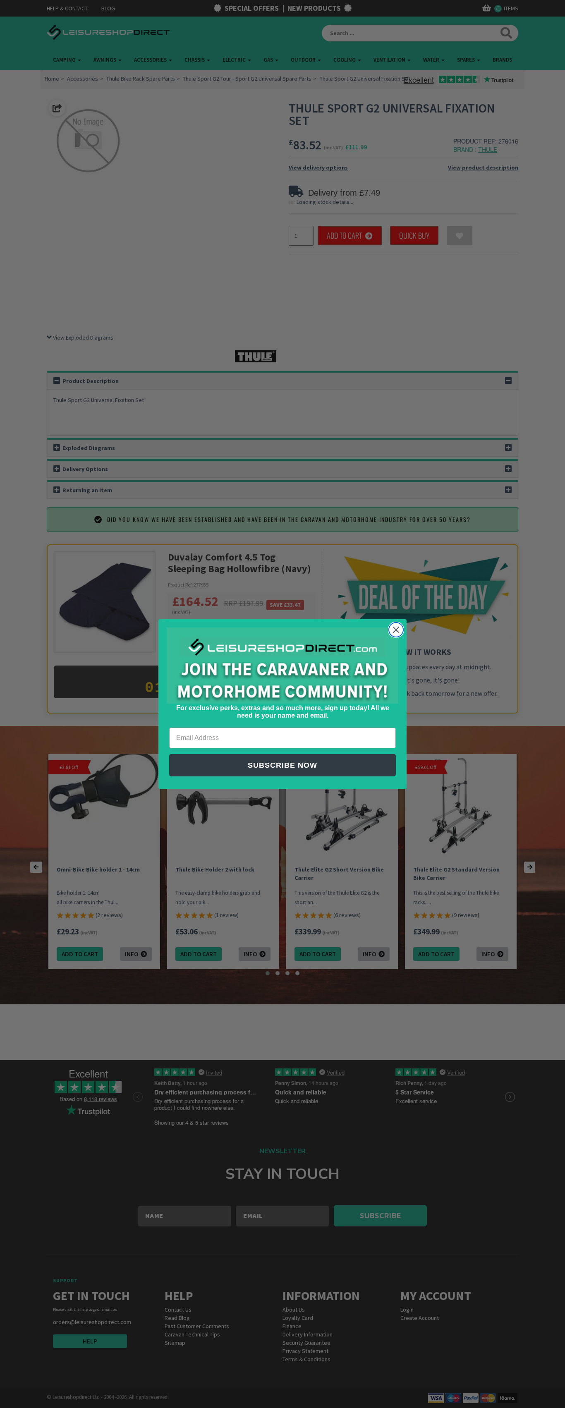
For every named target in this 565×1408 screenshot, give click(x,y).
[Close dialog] (396, 630)
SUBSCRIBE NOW (282, 765)
